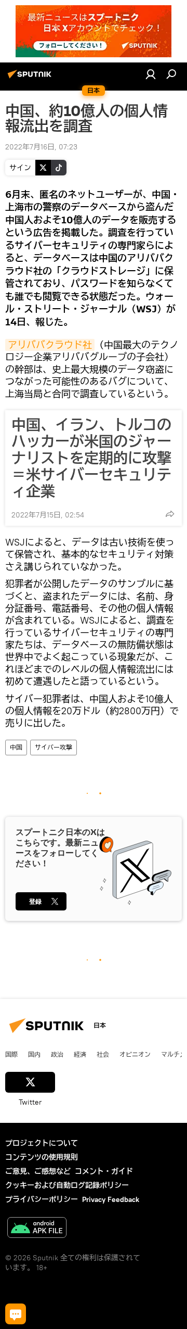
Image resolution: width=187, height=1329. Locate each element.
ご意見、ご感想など (38, 1171)
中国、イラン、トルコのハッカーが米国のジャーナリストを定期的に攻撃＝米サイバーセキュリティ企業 (91, 458)
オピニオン (135, 1054)
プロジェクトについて (41, 1143)
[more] (169, 513)
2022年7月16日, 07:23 (41, 146)
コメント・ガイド (104, 1171)
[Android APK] (37, 1229)
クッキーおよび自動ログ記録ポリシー (67, 1185)
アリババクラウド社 (50, 345)
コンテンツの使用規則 (41, 1157)
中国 (16, 747)
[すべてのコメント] (15, 1313)
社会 (103, 1054)
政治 (57, 1054)
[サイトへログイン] (150, 74)
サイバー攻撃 (53, 747)
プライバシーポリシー (41, 1199)
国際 (11, 1054)
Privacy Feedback (110, 1199)
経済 (80, 1054)
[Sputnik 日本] (31, 78)
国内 (34, 1054)
